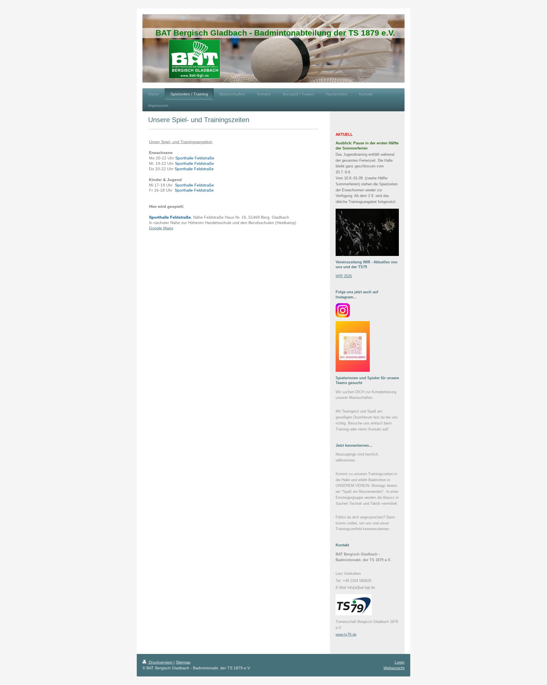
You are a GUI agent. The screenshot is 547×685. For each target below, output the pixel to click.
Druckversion (161, 662)
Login (400, 662)
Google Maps (161, 228)
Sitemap (183, 662)
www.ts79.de (346, 634)
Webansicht (394, 668)
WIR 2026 (344, 276)
